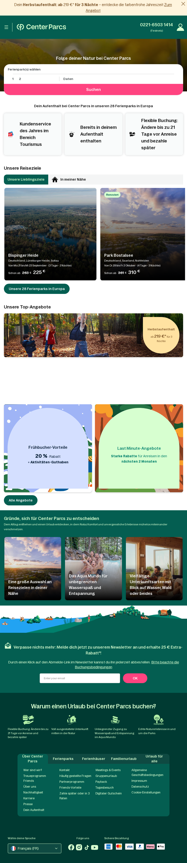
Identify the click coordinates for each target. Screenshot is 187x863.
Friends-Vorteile (70, 787)
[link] (93, 8)
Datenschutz (140, 786)
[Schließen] (183, 4)
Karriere (29, 798)
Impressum (139, 781)
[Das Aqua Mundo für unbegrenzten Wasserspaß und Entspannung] (93, 568)
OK (135, 678)
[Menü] (6, 27)
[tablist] (93, 180)
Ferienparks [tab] (63, 759)
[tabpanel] (93, 234)
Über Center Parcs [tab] (32, 758)
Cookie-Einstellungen (145, 792)
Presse (28, 804)
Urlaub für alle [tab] (154, 758)
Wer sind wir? (32, 770)
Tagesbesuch (104, 787)
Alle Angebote (21, 500)
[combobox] (34, 848)
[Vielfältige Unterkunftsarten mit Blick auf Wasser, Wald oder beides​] (154, 568)
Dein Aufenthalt (33, 810)
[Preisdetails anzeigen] (48, 272)
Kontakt (64, 770)
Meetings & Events (108, 770)
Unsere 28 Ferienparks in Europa (37, 289)
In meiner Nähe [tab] (73, 179)
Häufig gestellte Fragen (75, 776)
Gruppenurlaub (106, 776)
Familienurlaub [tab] (124, 759)
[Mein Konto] (41, 27)
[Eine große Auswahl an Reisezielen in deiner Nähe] (32, 568)
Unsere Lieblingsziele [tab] (26, 179)
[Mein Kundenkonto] (180, 27)
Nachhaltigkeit (33, 792)
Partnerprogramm (71, 782)
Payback (101, 782)
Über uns (29, 786)
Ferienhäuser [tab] (93, 759)
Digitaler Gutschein (108, 793)
